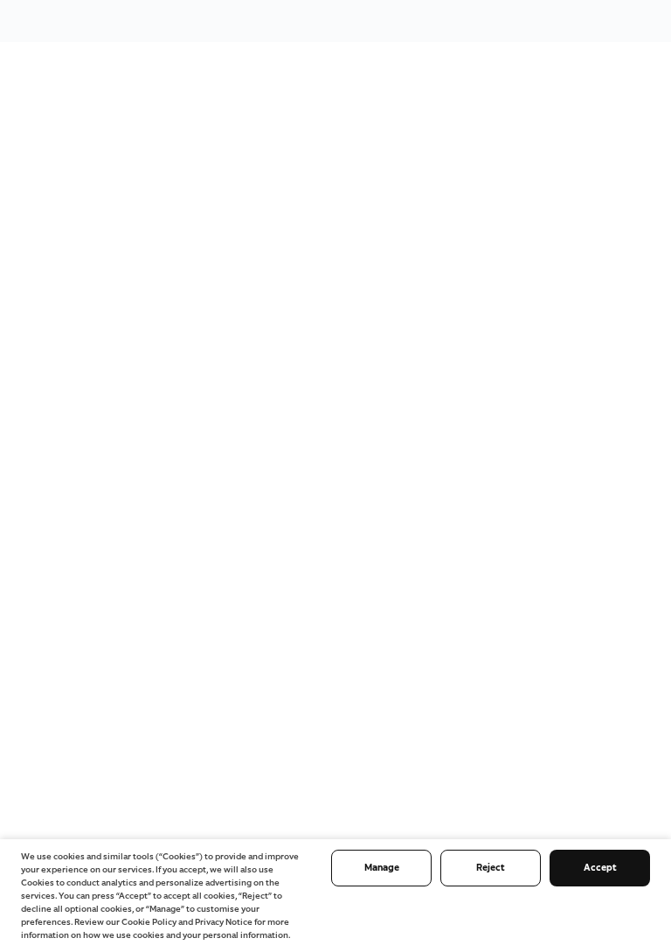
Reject (490, 867)
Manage (381, 867)
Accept (600, 867)
